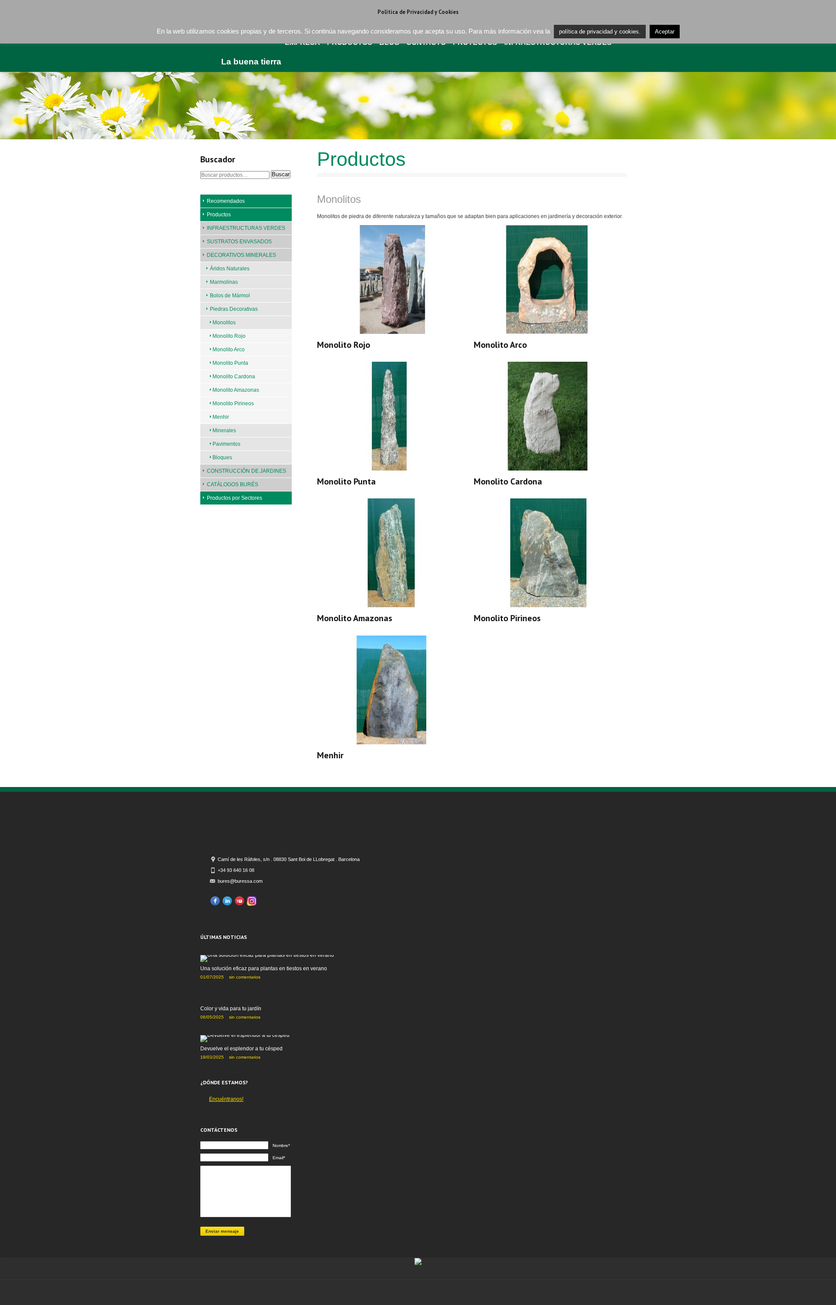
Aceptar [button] (664, 31)
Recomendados (226, 201)
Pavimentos (226, 444)
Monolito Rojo (229, 336)
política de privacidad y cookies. (599, 31)
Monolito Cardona (233, 376)
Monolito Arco (228, 349)
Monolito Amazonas (235, 390)
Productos (219, 215)
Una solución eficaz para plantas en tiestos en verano (263, 968)
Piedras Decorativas (234, 309)
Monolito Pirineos (233, 403)
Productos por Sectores (234, 498)
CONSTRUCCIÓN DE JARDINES (246, 471)
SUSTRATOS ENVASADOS (239, 242)
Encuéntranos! (226, 1099)
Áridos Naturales (229, 269)
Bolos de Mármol (230, 296)
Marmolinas (224, 282)
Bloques (222, 457)
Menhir (220, 417)
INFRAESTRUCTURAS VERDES (246, 228)
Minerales (224, 430)
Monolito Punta (230, 363)
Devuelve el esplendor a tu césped (241, 1049)
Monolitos (224, 323)
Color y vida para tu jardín (230, 1009)
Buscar (281, 174)
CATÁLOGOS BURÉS (232, 484)
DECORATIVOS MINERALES (241, 255)
